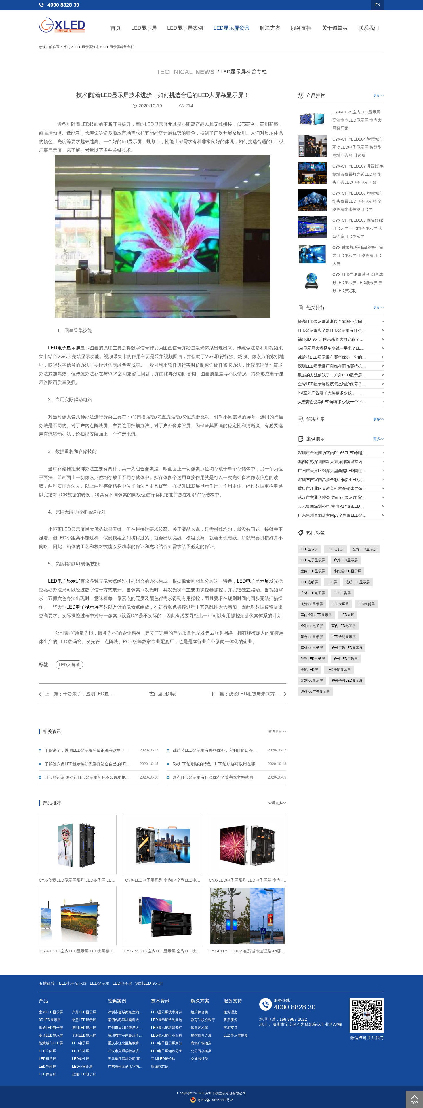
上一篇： (54, 694)
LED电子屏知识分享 (166, 1051)
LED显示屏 (144, 28)
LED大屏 (347, 615)
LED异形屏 (47, 1067)
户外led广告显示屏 (315, 692)
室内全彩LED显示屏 (316, 615)
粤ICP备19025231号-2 (215, 1100)
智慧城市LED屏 (51, 1043)
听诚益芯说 (159, 1067)
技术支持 (230, 1028)
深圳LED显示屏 (149, 983)
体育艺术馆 (199, 1028)
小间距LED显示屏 (347, 571)
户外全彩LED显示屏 (347, 681)
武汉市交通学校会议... (125, 1051)
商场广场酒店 (201, 1043)
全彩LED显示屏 (364, 549)
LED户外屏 (80, 1051)
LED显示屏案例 (185, 28)
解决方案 (270, 28)
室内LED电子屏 (343, 626)
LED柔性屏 (80, 1059)
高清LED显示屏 (51, 1035)
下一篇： (219, 694)
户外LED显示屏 (346, 560)
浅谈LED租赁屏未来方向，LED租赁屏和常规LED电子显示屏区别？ (255, 693)
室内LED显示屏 (313, 571)
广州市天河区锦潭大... (125, 1028)
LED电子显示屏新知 (166, 1043)
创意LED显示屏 (84, 1020)
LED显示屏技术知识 (166, 1012)
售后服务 (230, 1020)
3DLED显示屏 (50, 1020)
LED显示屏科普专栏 (118, 47)
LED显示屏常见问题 (166, 1020)
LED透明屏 (309, 582)
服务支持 (301, 28)
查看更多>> (277, 732)
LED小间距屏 (82, 1067)
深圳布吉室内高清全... (125, 1035)
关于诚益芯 (335, 28)
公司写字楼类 (201, 1051)
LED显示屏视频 (236, 1035)
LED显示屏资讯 (231, 28)
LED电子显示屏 (64, 347)
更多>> (378, 96)
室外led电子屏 (312, 648)
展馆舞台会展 (201, 1035)
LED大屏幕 (69, 664)
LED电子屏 (335, 549)
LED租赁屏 (366, 604)
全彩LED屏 (309, 670)
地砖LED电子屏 (51, 1028)
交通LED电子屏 (84, 1074)
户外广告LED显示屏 (347, 648)
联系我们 (368, 28)
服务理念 (230, 1012)
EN (377, 5)
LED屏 (332, 582)
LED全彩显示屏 (339, 670)
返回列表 (167, 693)
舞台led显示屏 (312, 637)
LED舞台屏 (47, 1074)
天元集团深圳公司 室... (125, 1059)
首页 (115, 28)
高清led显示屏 (312, 604)
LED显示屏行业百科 (166, 1035)
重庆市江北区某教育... (125, 1043)
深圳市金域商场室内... (125, 1012)
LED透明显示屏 (343, 637)
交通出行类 (199, 1059)
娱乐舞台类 (199, 1012)
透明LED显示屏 (358, 582)
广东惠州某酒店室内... (125, 1067)
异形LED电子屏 (313, 659)
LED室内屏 (47, 1051)
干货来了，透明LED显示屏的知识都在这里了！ (89, 693)
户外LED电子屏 (313, 593)
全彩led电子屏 (312, 626)
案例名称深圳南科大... (125, 1020)
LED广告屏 (342, 593)
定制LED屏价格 (163, 1059)
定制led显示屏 (312, 681)
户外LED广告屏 (346, 659)
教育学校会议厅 (203, 1020)
